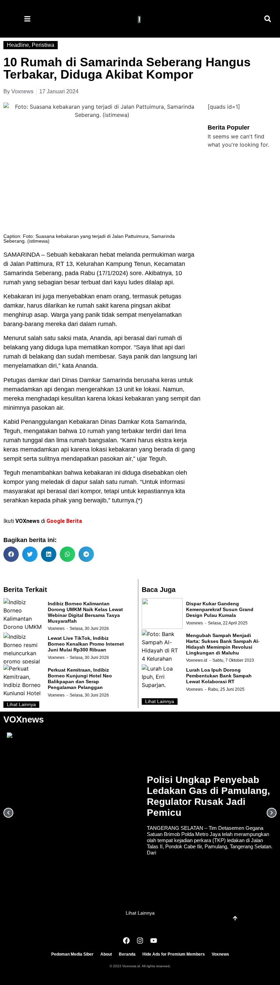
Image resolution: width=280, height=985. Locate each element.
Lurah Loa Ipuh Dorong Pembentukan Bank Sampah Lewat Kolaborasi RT (219, 675)
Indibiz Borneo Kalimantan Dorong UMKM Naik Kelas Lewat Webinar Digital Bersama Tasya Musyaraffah (85, 612)
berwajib (95, 500)
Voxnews (56, 628)
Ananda (85, 365)
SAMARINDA (21, 254)
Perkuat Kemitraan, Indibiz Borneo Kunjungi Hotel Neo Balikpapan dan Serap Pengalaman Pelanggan (80, 678)
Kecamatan (169, 263)
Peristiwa (43, 45)
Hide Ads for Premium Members (173, 954)
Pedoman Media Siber (72, 954)
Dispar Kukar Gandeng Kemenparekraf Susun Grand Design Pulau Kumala (219, 609)
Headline (18, 45)
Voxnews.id (196, 660)
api (118, 338)
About (106, 954)
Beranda (127, 954)
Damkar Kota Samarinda (151, 421)
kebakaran (83, 254)
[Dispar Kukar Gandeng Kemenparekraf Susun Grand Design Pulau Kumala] (162, 613)
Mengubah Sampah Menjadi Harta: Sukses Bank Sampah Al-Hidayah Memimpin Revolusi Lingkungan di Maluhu (223, 644)
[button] (267, 19)
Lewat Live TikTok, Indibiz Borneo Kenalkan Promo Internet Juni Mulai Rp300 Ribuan (86, 643)
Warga (60, 314)
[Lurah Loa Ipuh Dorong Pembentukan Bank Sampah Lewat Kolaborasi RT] (162, 679)
